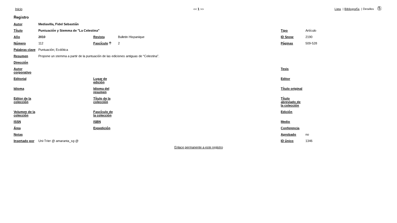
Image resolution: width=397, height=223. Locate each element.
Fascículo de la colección (103, 113)
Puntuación (46, 49)
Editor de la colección (22, 100)
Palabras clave (24, 49)
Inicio (18, 9)
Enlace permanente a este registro (198, 147)
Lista (338, 8)
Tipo (284, 30)
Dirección (21, 62)
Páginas (287, 43)
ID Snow (287, 37)
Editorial (20, 78)
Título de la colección (101, 100)
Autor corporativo (22, 70)
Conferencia (290, 128)
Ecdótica (62, 49)
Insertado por (24, 141)
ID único (287, 141)
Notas (18, 134)
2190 (308, 37)
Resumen (21, 56)
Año (17, 37)
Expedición (101, 128)
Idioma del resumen (101, 90)
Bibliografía (352, 8)
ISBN (97, 121)
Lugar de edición (100, 80)
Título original (291, 88)
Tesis (285, 69)
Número (20, 43)
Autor (18, 24)
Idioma (19, 88)
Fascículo (100, 43)
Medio (285, 121)
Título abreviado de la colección (291, 102)
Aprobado (288, 134)
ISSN (17, 121)
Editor (285, 78)
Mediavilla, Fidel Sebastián (58, 24)
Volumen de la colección (24, 113)
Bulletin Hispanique (131, 37)
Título (18, 30)
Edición (286, 112)
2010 (41, 37)
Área (17, 128)
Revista (99, 37)
